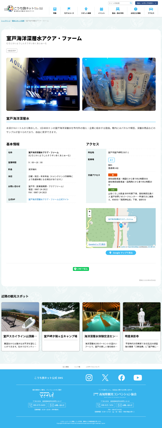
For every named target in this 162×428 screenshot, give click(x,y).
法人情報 (66, 367)
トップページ (5, 21)
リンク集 (77, 367)
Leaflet (122, 247)
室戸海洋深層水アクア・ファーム (120, 219)
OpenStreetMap (133, 247)
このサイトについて (92, 367)
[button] (121, 226)
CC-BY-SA (151, 247)
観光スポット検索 (18, 21)
